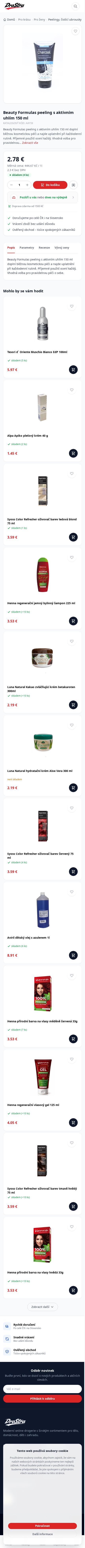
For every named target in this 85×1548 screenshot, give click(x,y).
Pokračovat (42, 1526)
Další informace (42, 1534)
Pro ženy (39, 19)
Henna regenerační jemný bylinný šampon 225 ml (41, 603)
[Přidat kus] (27, 185)
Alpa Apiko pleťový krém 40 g (27, 435)
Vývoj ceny (62, 247)
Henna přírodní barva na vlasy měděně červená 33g (42, 1021)
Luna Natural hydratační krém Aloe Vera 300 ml (39, 771)
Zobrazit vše (30, 143)
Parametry (27, 247)
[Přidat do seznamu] (73, 185)
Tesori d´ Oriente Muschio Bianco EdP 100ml (37, 352)
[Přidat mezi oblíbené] (75, 31)
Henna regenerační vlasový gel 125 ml (33, 1105)
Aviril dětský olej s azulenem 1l (28, 937)
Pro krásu (24, 19)
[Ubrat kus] (11, 185)
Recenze (44, 247)
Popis (11, 247)
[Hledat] (75, 6)
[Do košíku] (73, 369)
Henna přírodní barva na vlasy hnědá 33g (35, 1272)
